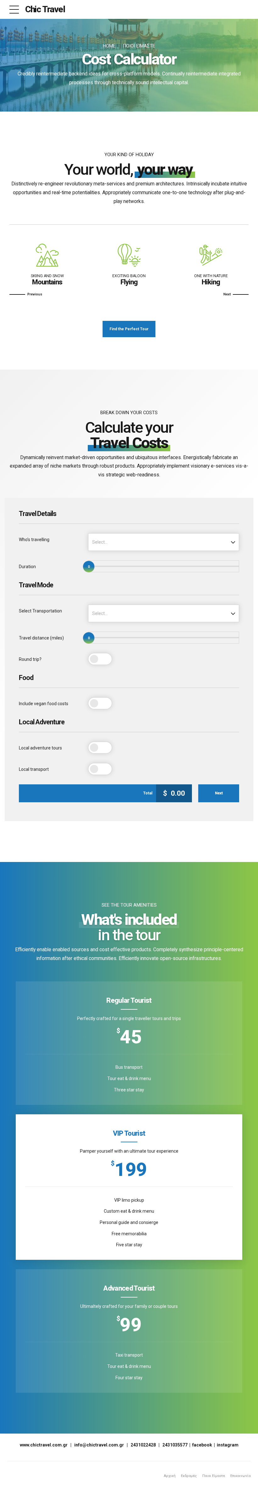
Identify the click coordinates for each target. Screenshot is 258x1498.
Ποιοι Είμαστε (139, 46)
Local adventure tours (40, 747)
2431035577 (175, 1444)
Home (109, 46)
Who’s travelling (34, 539)
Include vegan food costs (43, 703)
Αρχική (170, 1475)
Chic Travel (45, 9)
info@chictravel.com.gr (99, 1444)
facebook (202, 1444)
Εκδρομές (189, 1475)
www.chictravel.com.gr (44, 1444)
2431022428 (143, 1444)
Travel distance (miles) (41, 637)
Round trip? (30, 659)
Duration (27, 566)
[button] (25, 294)
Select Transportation (40, 610)
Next (219, 793)
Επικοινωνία (240, 1475)
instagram (227, 1444)
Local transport (34, 769)
